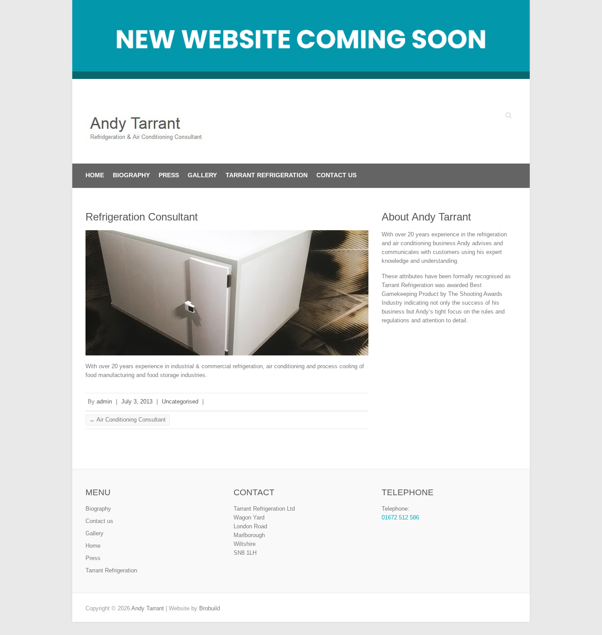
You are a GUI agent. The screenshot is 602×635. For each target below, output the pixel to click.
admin (104, 401)
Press (169, 175)
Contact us (336, 175)
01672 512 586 (400, 517)
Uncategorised (180, 401)
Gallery (202, 175)
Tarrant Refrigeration (267, 175)
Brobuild (209, 608)
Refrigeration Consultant (141, 217)
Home (94, 175)
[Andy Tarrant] (149, 129)
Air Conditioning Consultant (127, 419)
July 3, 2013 (136, 401)
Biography (131, 175)
